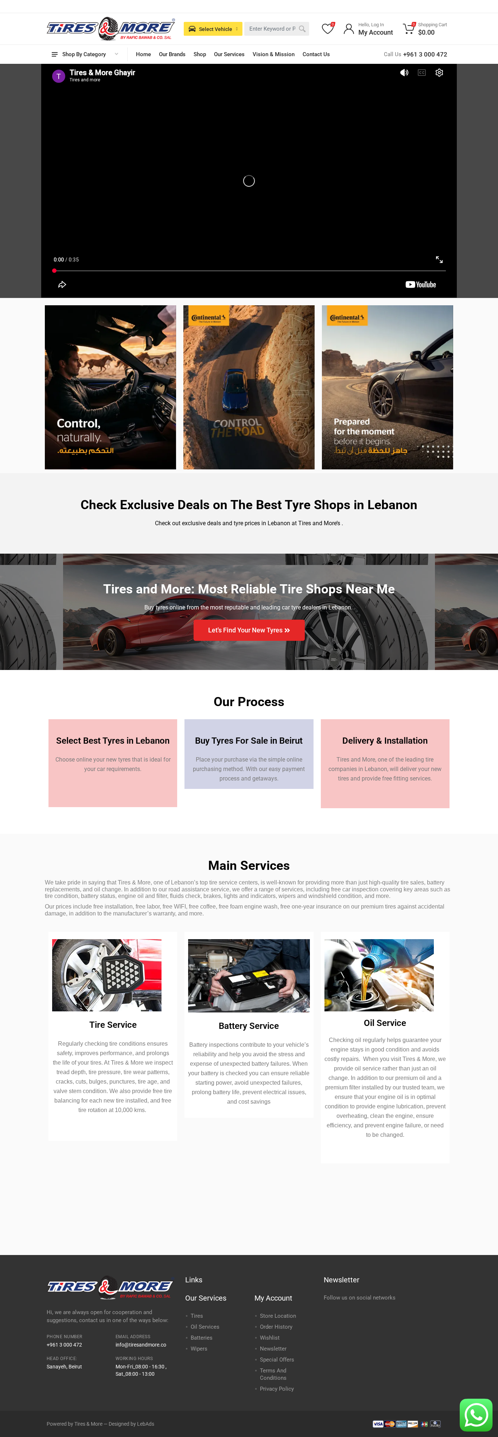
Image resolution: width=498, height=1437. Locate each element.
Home (143, 54)
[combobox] (276, 29)
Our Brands (172, 54)
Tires (197, 1316)
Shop (200, 54)
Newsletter (273, 1348)
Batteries (202, 1338)
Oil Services (205, 1327)
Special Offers (277, 1359)
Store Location (278, 1316)
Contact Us (316, 54)
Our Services (229, 54)
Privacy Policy (277, 1389)
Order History (276, 1327)
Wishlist (270, 1338)
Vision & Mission (274, 54)
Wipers (199, 1348)
